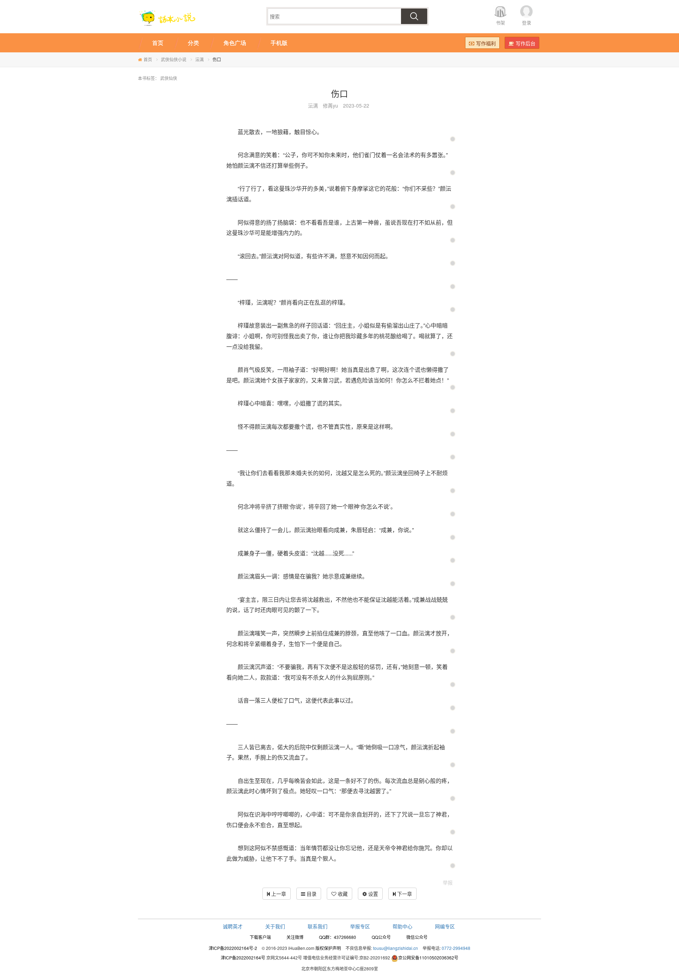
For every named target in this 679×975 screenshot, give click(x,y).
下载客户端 (260, 937)
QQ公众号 (381, 937)
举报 (448, 882)
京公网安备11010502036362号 (428, 957)
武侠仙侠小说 (173, 59)
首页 (148, 59)
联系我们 (317, 926)
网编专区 (445, 926)
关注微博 (294, 937)
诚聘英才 (233, 926)
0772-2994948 (456, 948)
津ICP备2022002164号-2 (233, 948)
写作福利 (486, 43)
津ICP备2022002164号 (243, 957)
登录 (526, 22)
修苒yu (330, 105)
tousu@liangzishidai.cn (395, 948)
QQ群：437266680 (337, 937)
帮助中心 (402, 926)
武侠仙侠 (168, 78)
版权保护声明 (328, 948)
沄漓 (199, 59)
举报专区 (360, 926)
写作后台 (525, 43)
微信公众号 (417, 937)
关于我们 (275, 926)
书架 (500, 22)
